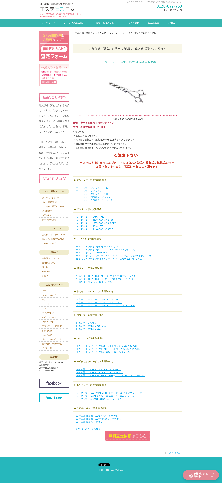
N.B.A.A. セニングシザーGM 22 (92, 252)
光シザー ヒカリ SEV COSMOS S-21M (96, 223)
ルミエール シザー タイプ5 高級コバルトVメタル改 (103, 352)
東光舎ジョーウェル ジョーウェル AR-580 (97, 299)
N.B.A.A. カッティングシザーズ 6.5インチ (97, 246)
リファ (45, 291)
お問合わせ (173, 23)
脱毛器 (45, 267)
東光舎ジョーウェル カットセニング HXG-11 (99, 302)
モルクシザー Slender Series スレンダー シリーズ (101, 399)
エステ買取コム (117, 470)
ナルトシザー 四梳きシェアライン (93, 197)
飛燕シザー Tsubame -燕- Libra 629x (94, 282)
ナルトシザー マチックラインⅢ (92, 194)
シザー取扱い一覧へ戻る (88, 429)
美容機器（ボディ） (51, 263)
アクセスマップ (49, 243)
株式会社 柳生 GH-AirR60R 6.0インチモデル (98, 419)
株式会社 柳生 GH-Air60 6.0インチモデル (97, 416)
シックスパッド (49, 295)
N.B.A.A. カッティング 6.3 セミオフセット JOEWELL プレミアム (109, 258)
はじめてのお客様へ (74, 23)
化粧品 (45, 276)
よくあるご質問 (132, 23)
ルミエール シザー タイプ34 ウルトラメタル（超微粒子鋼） (107, 346)
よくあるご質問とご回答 (53, 206)
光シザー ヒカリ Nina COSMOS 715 (94, 229)
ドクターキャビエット (52, 339)
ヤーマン (46, 304)
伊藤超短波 (47, 330)
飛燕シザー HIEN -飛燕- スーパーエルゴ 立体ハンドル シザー (107, 276)
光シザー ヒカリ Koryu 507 (89, 226)
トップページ (48, 23)
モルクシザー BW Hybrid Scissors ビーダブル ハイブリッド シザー (110, 393)
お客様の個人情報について (54, 234)
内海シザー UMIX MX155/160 (91, 325)
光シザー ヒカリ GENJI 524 (90, 217)
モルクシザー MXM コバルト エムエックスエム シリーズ (105, 396)
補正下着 (46, 271)
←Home (162, 453)
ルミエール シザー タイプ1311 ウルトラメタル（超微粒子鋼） (108, 349)
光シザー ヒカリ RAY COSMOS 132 (94, 220)
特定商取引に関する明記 (53, 239)
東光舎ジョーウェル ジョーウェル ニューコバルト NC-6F (105, 305)
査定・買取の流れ (105, 23)
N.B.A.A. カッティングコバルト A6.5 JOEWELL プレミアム (106, 249)
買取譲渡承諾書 (49, 220)
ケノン (45, 300)
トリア (45, 308)
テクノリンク (48, 313)
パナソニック (48, 322)
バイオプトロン (49, 317)
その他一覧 (47, 348)
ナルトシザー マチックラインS (92, 188)
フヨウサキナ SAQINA (52, 326)
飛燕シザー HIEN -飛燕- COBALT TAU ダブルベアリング (105, 279)
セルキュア (47, 335)
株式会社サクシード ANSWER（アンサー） (98, 369)
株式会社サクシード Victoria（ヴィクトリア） (99, 372)
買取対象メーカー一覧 (52, 344)
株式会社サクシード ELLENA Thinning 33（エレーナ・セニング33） (110, 375)
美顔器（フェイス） (51, 258)
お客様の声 (153, 23)
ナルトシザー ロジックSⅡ (89, 191)
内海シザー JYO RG (86, 322)
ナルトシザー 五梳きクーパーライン (94, 200)
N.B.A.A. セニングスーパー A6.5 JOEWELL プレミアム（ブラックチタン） (114, 255)
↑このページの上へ (174, 453)
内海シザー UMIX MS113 (88, 328)
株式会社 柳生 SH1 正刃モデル (91, 422)
